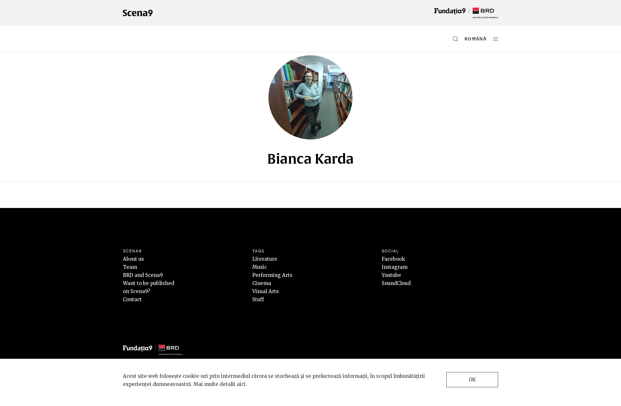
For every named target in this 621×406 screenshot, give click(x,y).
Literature (264, 259)
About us (133, 259)
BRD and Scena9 (143, 275)
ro (468, 38)
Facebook (393, 259)
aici (241, 384)
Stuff (258, 299)
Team (130, 267)
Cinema (261, 283)
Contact (132, 299)
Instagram (395, 267)
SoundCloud (396, 283)
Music (259, 267)
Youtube (391, 275)
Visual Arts (265, 291)
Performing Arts (272, 275)
